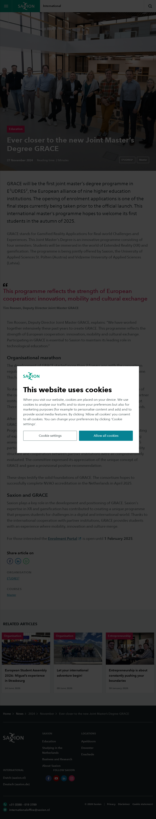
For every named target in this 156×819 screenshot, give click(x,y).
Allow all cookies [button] (106, 436)
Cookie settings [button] (50, 436)
